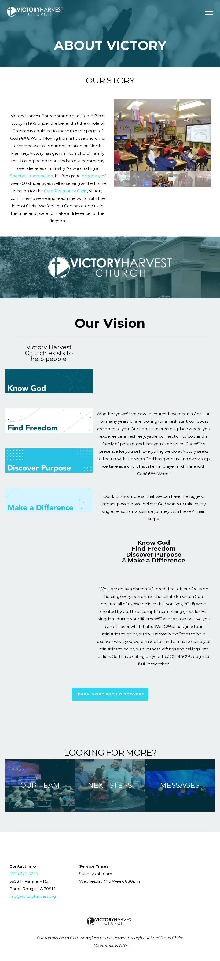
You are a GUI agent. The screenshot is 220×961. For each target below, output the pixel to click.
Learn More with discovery (110, 694)
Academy (91, 175)
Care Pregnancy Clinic (65, 190)
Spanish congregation (31, 175)
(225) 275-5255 (23, 873)
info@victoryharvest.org (32, 896)
